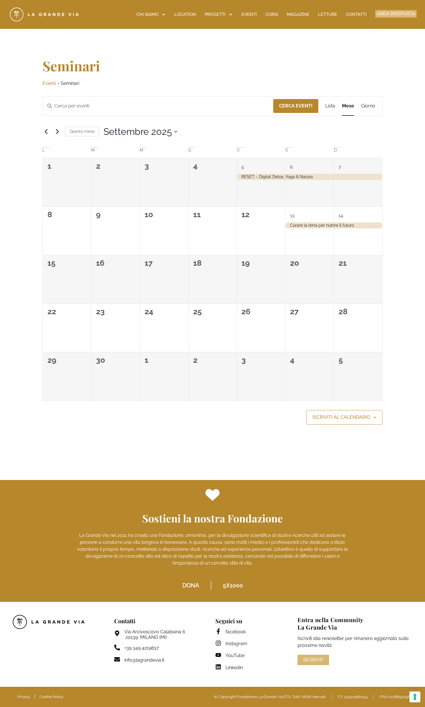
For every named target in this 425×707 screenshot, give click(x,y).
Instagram (236, 643)
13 (292, 215)
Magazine (298, 14)
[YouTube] (218, 655)
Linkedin (234, 667)
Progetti (215, 14)
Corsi (271, 14)
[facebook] (218, 631)
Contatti (356, 14)
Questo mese (82, 131)
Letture (327, 14)
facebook (236, 632)
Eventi (249, 14)
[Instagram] (218, 643)
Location (185, 14)
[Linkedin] (218, 667)
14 (341, 215)
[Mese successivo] (57, 131)
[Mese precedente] (45, 131)
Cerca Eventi (296, 106)
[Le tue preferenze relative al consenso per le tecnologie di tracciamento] (414, 696)
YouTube (235, 655)
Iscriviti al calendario (341, 417)
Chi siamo (147, 14)
